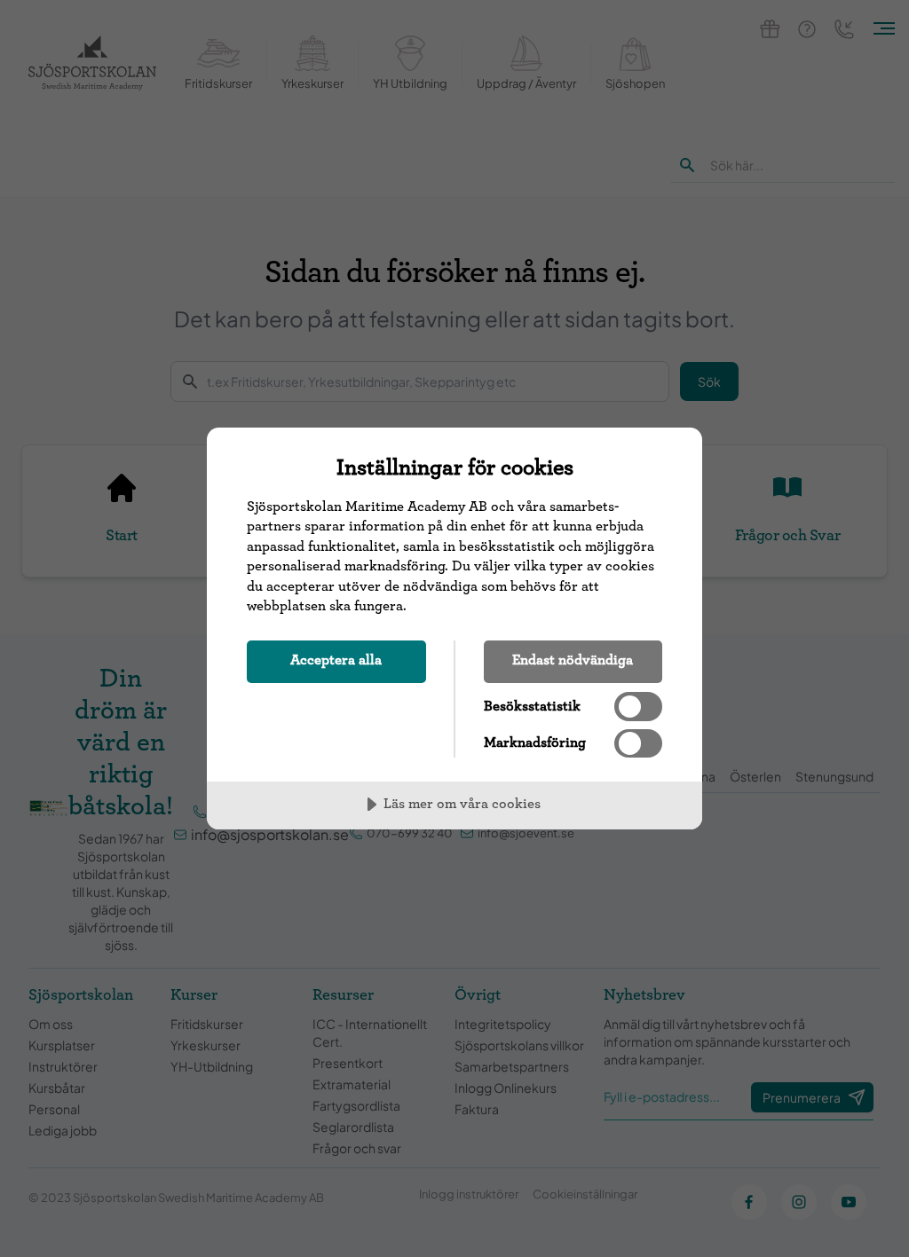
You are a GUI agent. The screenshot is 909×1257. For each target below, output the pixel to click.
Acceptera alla (336, 660)
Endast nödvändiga (572, 660)
